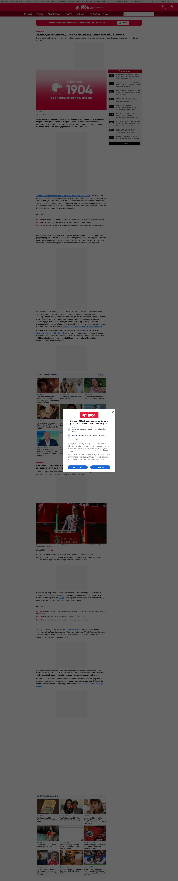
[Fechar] (113, 412)
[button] (89, 439)
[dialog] (89, 440)
